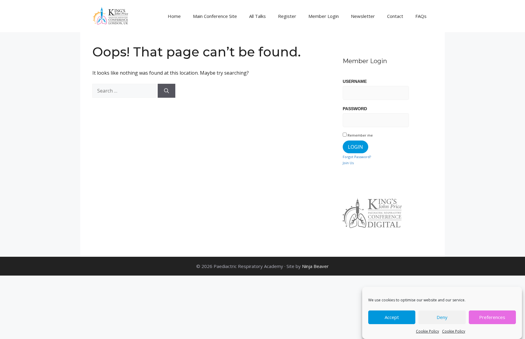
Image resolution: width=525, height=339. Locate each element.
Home (174, 16)
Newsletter (363, 16)
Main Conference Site (215, 16)
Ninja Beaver (315, 266)
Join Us (348, 163)
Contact (395, 16)
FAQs (421, 16)
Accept (392, 317)
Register (287, 16)
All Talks (257, 16)
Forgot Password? (357, 156)
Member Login (323, 16)
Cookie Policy (427, 331)
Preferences (492, 317)
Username (355, 81)
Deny (442, 317)
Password (355, 108)
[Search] (166, 91)
